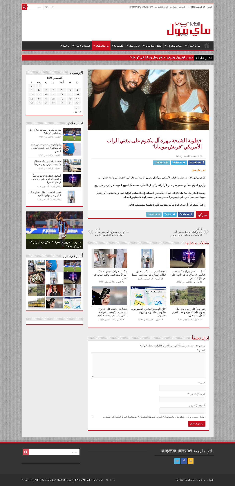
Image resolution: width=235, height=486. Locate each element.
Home (207, 45)
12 (61, 94)
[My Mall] (189, 25)
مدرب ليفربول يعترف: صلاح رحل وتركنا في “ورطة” (161, 57)
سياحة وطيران (174, 45)
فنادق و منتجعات (154, 45)
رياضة (66, 45)
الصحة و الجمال (82, 45)
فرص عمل (134, 45)
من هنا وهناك (102, 45)
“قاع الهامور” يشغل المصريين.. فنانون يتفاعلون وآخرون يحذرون (148, 312)
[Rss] (53, 7)
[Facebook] (50, 7)
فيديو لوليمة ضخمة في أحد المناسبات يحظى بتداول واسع (186, 232)
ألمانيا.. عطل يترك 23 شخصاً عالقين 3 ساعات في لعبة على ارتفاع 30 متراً (188, 275)
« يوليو (78, 111)
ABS (37, 480)
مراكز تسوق (194, 45)
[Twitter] (46, 7)
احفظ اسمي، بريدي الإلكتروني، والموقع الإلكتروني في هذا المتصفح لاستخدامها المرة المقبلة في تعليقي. (154, 416)
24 (77, 103)
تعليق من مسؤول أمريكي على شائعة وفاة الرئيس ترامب (111, 232)
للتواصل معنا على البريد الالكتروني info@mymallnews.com (157, 7)
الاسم (201, 382)
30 (31, 103)
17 (77, 99)
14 (46, 94)
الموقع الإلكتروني (196, 405)
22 (38, 99)
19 (61, 99)
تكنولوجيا (118, 45)
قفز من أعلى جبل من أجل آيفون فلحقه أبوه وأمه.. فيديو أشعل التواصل (188, 312)
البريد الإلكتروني (196, 394)
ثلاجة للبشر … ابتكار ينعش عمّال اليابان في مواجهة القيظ (149, 273)
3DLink (58, 480)
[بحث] (24, 7)
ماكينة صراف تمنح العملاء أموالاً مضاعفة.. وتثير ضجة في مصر (110, 275)
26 (61, 103)
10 (77, 94)
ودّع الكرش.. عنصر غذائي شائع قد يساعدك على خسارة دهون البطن (46, 148)
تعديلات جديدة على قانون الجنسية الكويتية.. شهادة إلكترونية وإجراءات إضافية (112, 312)
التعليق (201, 350)
